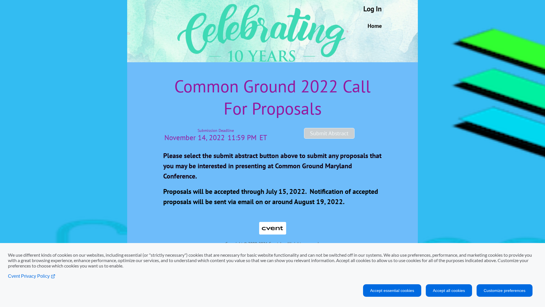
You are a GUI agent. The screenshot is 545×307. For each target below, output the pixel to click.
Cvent (272, 224)
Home (375, 26)
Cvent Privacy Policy (29, 276)
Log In (372, 8)
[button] (329, 133)
